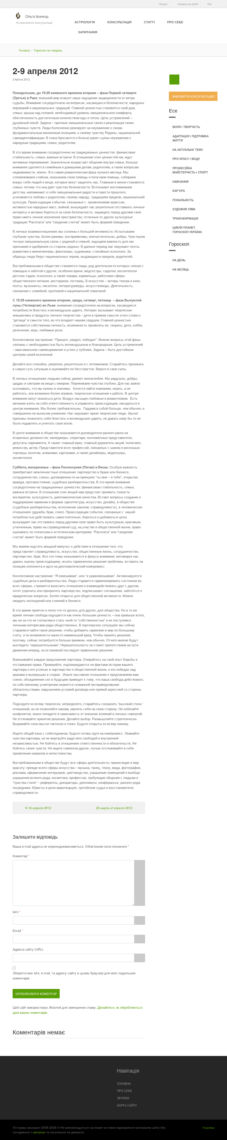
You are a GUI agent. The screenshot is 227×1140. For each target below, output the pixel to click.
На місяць (180, 269)
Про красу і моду (186, 159)
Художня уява (183, 209)
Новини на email (187, 4)
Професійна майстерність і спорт (190, 170)
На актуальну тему (187, 149)
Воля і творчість (186, 127)
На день (178, 260)
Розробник (208, 1127)
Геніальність (183, 200)
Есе (173, 110)
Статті (149, 22)
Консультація (119, 22)
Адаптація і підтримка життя (190, 138)
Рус (209, 4)
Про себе (175, 22)
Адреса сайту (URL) (28, 949)
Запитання (87, 32)
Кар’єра (178, 191)
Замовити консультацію (193, 96)
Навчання (180, 181)
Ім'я (15, 911)
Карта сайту (127, 1105)
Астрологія (84, 22)
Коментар (20, 855)
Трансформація (185, 218)
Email (17, 930)
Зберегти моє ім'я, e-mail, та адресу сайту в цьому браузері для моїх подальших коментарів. (74, 975)
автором (39, 1132)
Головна (24, 50)
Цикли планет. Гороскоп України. (187, 229)
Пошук (162, 4)
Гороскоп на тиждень (48, 50)
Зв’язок (123, 1098)
